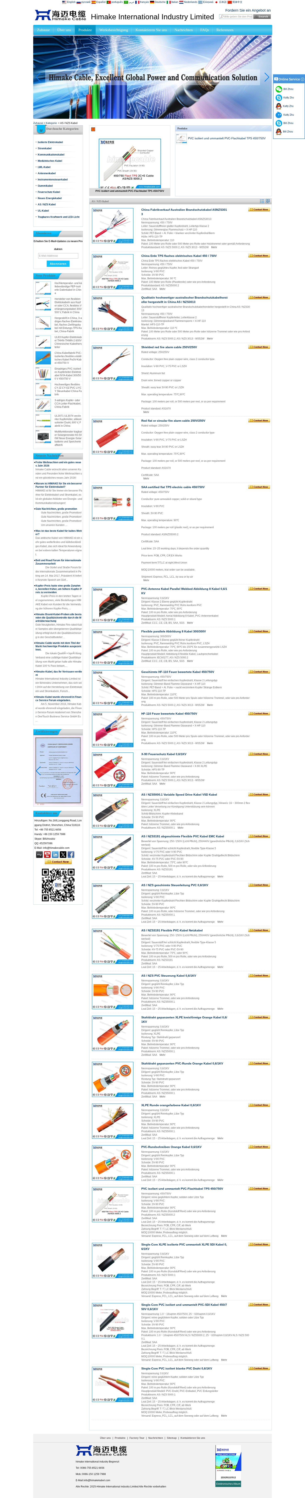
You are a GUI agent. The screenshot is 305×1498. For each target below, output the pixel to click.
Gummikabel (45, 185)
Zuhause (43, 30)
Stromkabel (44, 148)
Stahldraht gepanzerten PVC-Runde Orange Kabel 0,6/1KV (182, 1063)
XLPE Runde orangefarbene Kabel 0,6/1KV (171, 1105)
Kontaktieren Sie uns (151, 30)
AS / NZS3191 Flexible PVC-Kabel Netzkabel (172, 930)
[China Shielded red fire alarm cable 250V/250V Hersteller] (112, 363)
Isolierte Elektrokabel (50, 142)
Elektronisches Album (228, 1483)
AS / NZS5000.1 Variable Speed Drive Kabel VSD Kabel (179, 794)
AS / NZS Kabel (47, 204)
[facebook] (71, 854)
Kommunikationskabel (51, 154)
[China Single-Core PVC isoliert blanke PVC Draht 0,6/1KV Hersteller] (112, 1384)
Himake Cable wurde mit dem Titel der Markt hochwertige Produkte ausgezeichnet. (58, 646)
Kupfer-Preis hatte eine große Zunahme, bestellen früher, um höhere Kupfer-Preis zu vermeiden (58, 589)
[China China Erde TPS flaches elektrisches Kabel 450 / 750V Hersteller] (112, 271)
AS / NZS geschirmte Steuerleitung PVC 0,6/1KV (174, 885)
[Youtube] (47, 854)
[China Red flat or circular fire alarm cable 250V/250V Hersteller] (112, 436)
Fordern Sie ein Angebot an (248, 10)
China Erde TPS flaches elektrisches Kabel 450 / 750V (179, 255)
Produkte (85, 30)
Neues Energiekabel (50, 198)
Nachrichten (183, 30)
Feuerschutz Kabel (49, 192)
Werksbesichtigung (113, 30)
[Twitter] (63, 854)
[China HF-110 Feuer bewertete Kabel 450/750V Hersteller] (112, 729)
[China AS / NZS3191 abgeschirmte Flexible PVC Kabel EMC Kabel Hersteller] (112, 852)
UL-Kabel (43, 210)
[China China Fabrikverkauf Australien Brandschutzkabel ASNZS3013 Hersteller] (112, 225)
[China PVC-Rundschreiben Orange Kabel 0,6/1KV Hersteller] (112, 1163)
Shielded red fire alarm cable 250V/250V (169, 347)
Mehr (214, 247)
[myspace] (39, 854)
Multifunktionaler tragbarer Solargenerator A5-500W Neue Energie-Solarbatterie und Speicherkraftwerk (68, 438)
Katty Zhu (288, 97)
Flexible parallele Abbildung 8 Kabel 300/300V (173, 631)
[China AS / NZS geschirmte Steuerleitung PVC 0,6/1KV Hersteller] (112, 901)
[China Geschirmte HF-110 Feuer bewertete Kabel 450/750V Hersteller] (112, 688)
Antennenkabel (47, 173)
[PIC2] (152, 117)
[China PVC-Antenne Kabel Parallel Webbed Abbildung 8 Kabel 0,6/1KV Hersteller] (112, 604)
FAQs (204, 30)
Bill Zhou (287, 123)
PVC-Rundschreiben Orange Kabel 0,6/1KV (171, 1147)
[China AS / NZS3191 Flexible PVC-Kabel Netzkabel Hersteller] (112, 946)
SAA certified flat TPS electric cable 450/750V (173, 487)
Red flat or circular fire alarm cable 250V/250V (173, 420)
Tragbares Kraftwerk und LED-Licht (58, 217)
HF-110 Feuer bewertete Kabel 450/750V (169, 713)
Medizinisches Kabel (50, 160)
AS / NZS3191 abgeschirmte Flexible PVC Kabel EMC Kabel (182, 836)
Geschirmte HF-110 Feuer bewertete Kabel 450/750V (177, 672)
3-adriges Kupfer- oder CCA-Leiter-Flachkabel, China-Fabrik (68, 403)
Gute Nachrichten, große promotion (56, 508)
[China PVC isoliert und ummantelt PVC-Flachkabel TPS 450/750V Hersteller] (129, 161)
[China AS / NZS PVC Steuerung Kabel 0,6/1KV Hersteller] (112, 991)
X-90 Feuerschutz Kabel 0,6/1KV (163, 754)
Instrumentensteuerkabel (53, 179)
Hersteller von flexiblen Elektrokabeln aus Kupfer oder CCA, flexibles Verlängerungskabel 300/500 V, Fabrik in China (68, 306)
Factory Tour (136, 1438)
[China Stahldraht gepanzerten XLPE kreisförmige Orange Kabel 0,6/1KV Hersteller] (112, 1033)
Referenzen (224, 30)
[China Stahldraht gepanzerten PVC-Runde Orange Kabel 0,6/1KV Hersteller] (112, 1079)
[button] (147, 115)
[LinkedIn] (55, 854)
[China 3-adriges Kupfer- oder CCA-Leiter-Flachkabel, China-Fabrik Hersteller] (43, 405)
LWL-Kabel (44, 167)
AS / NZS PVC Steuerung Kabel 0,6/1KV (168, 975)
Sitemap (172, 1438)
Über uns (64, 30)
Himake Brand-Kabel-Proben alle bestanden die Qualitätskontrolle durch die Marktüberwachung (58, 617)
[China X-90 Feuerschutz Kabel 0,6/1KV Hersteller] (112, 770)
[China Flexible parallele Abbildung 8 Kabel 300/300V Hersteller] (112, 647)
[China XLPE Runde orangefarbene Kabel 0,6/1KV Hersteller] (112, 1121)
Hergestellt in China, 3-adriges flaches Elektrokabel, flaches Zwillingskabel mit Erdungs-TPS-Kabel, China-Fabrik (68, 325)
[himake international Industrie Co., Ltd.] (60, 19)
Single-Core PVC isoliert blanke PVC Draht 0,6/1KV (176, 1368)
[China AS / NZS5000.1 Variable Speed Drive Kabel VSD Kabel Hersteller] (112, 810)
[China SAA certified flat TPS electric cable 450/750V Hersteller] (112, 503)
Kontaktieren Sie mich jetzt (58, 862)
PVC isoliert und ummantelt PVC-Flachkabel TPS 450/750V (129, 191)
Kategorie (51, 123)
